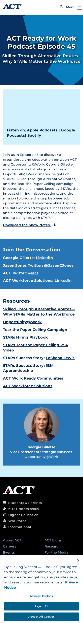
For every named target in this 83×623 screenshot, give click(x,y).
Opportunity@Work (22, 322)
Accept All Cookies (41, 616)
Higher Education (23, 515)
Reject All (41, 606)
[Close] (78, 560)
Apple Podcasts (42, 130)
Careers (9, 546)
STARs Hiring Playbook (26, 337)
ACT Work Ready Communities (33, 378)
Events (9, 552)
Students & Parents (25, 503)
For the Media (56, 552)
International (19, 527)
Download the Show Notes (27, 225)
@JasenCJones (59, 265)
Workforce (17, 521)
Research (53, 546)
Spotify (34, 135)
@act (33, 273)
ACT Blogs (53, 540)
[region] (41, 589)
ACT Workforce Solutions (27, 386)
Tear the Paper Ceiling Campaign (35, 329)
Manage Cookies (41, 596)
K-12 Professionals (23, 509)
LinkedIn (45, 258)
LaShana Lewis (60, 358)
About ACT (12, 540)
